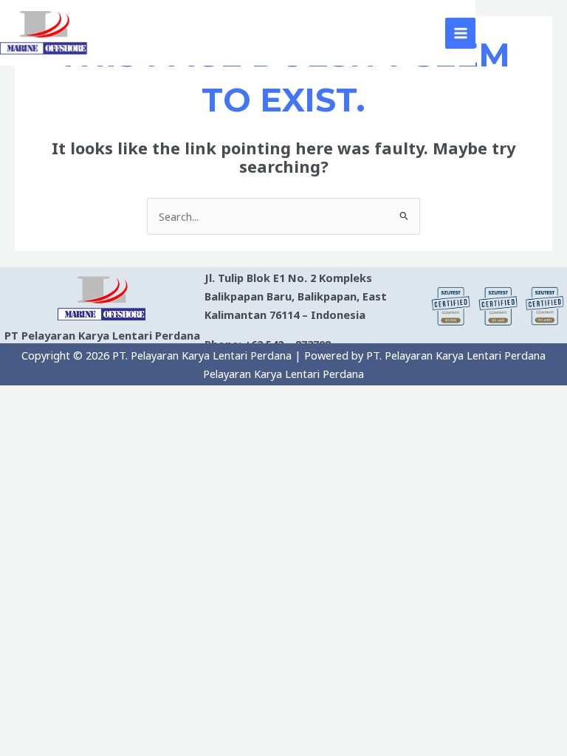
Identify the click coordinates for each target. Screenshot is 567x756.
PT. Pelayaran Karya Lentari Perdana (264, 32)
